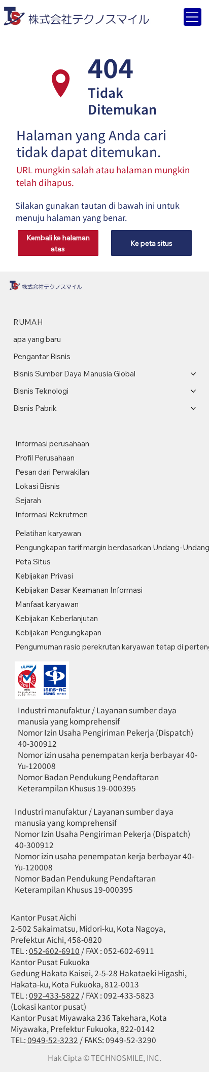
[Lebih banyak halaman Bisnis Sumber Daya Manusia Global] (193, 373)
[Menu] (192, 17)
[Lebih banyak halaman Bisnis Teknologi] (193, 391)
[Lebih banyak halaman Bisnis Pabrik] (193, 408)
